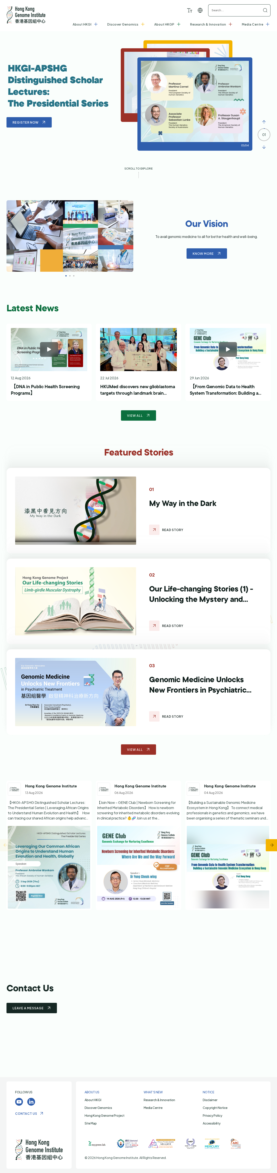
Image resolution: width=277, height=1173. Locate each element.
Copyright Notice (215, 1108)
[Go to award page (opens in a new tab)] (97, 1143)
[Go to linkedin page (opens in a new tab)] (49, 845)
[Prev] (264, 122)
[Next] (264, 147)
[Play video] (49, 349)
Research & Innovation (159, 1100)
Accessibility (212, 1123)
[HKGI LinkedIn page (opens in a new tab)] (31, 1102)
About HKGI (93, 1100)
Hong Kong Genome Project (104, 1115)
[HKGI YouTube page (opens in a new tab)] (19, 1102)
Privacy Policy (212, 1115)
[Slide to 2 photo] (73, 275)
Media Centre (153, 1108)
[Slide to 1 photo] (70, 275)
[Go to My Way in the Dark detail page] (154, 530)
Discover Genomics (98, 1108)
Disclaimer (210, 1100)
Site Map (91, 1123)
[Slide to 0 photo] (66, 275)
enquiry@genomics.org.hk (146, 994)
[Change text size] (189, 10)
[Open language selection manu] (200, 10)
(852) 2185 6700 (143, 989)
